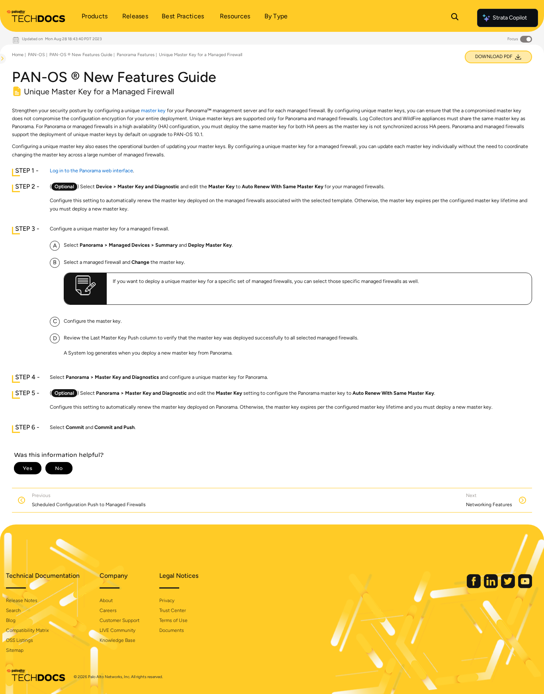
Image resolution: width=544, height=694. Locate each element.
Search (13, 610)
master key (153, 110)
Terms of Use (173, 620)
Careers (108, 610)
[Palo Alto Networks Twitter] (508, 586)
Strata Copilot (510, 17)
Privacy (166, 600)
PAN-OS (36, 54)
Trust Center (172, 610)
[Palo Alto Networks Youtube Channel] (525, 586)
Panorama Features (136, 54)
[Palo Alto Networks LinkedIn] (491, 586)
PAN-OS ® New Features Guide (80, 54)
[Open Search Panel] (455, 18)
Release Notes (21, 600)
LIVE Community (117, 630)
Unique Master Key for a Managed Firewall (200, 54)
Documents (171, 630)
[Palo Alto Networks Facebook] (474, 586)
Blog (11, 620)
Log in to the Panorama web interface (91, 171)
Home (17, 54)
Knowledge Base (117, 640)
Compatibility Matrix (27, 630)
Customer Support (119, 620)
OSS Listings (19, 640)
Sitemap (14, 650)
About (106, 600)
